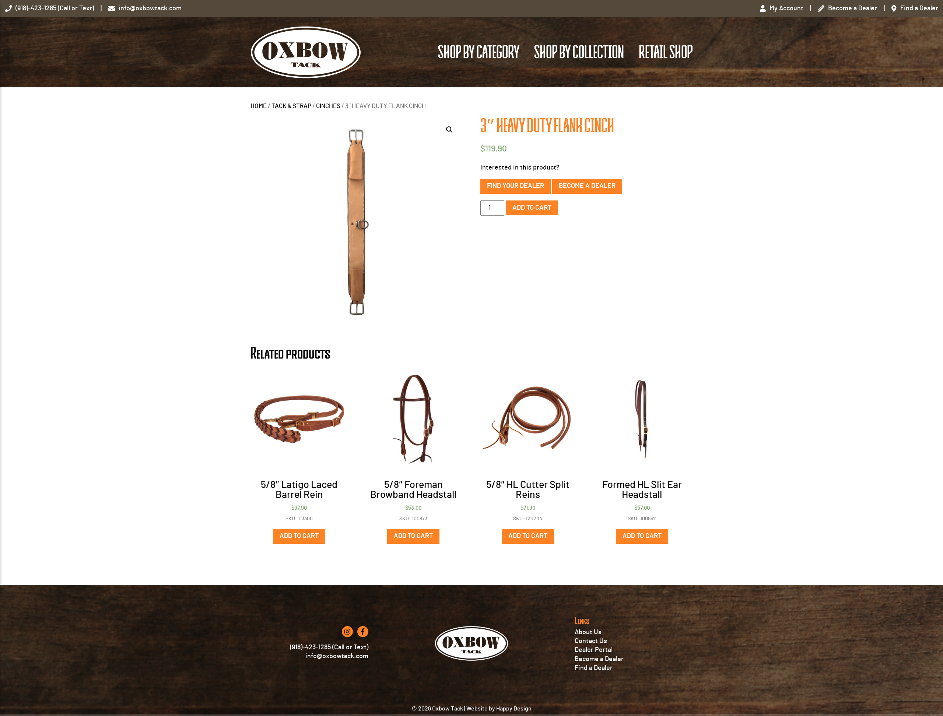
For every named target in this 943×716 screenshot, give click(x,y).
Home (258, 106)
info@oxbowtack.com (336, 656)
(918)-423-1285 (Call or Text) (329, 647)
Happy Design (514, 709)
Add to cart (531, 208)
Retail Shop (666, 52)
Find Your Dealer (515, 186)
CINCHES (328, 106)
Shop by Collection (579, 52)
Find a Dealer (594, 668)
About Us (588, 632)
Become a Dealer (587, 186)
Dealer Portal (594, 650)
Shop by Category (478, 52)
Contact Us (591, 641)
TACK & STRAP (291, 106)
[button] (449, 129)
